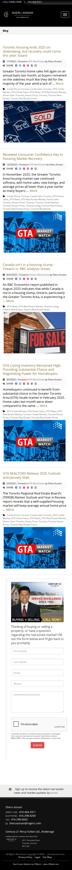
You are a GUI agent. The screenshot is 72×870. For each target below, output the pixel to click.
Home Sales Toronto (13, 95)
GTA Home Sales (20, 92)
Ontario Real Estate (39, 274)
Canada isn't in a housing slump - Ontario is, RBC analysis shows (29, 266)
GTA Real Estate (36, 61)
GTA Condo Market (16, 411)
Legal (37, 857)
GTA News (35, 92)
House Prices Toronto (36, 95)
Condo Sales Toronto (41, 88)
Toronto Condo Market (47, 202)
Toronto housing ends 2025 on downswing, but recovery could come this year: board (32, 51)
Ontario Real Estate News (37, 309)
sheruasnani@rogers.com (25, 823)
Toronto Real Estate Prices (23, 98)
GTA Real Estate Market (54, 92)
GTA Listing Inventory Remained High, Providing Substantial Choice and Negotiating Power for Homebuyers (32, 369)
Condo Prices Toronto (18, 88)
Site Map (47, 857)
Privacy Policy (25, 857)
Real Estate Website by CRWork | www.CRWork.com (36, 864)
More (60, 83)
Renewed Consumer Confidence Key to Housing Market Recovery (33, 156)
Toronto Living (33, 205)
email (54, 792)
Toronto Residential (41, 208)
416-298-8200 (27, 815)
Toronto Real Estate (52, 205)
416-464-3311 (35, 2)
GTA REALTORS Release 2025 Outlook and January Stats (31, 475)
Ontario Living (51, 306)
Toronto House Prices (14, 205)
